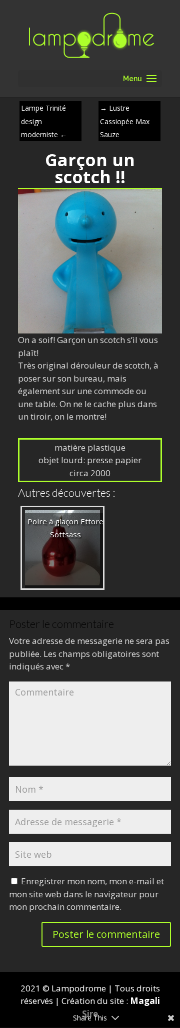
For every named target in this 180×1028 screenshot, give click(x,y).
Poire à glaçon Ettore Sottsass (66, 527)
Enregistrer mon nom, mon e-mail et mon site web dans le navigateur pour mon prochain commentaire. (86, 893)
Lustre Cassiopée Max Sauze (125, 121)
